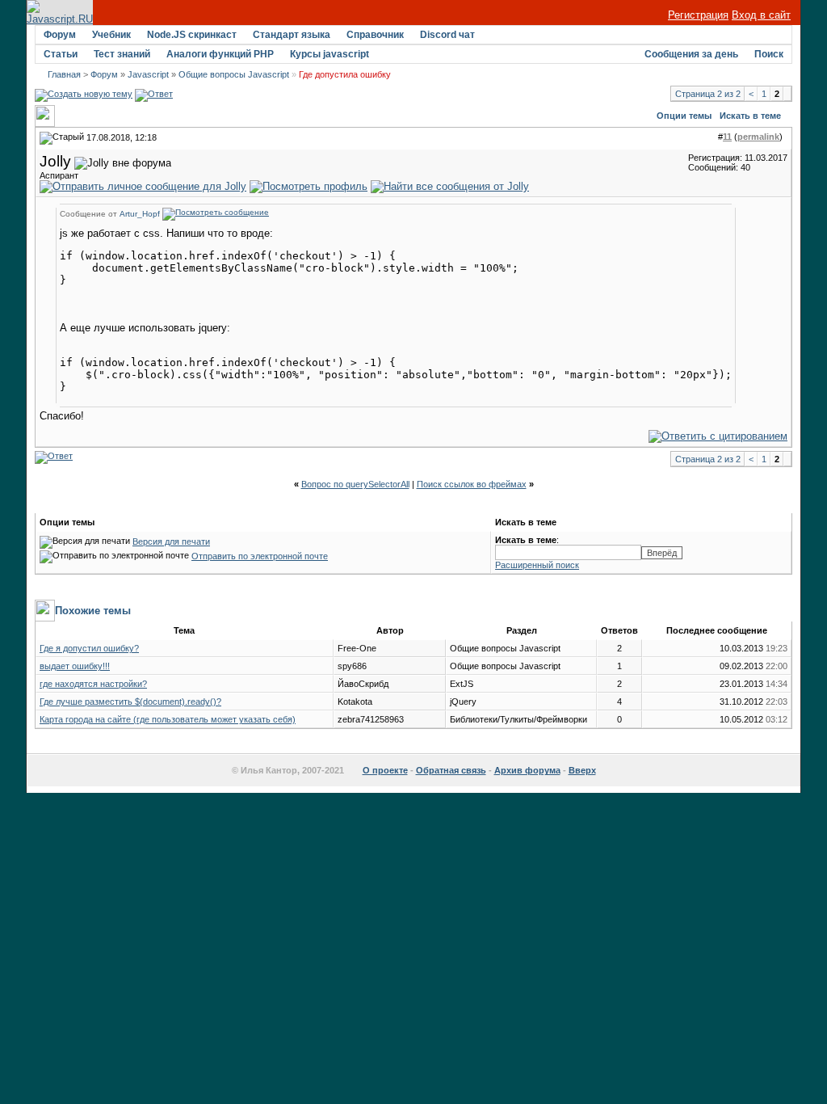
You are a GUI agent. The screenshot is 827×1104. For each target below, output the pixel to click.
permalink (758, 136)
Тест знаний (122, 54)
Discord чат (447, 34)
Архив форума (527, 770)
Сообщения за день (691, 54)
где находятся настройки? (93, 684)
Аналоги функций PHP (220, 54)
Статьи (61, 54)
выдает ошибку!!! (75, 666)
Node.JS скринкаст (192, 34)
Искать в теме (750, 115)
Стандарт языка (291, 34)
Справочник (375, 34)
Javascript (148, 74)
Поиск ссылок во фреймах (472, 484)
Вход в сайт (761, 15)
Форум (60, 34)
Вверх (582, 770)
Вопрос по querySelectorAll (355, 484)
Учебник (111, 34)
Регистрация (698, 15)
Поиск (768, 54)
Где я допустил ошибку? (89, 648)
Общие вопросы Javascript (233, 74)
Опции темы (684, 115)
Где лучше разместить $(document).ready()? (130, 701)
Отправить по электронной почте (259, 556)
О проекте (385, 770)
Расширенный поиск (537, 565)
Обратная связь (451, 770)
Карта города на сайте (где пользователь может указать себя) (168, 719)
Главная (64, 74)
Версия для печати (171, 541)
